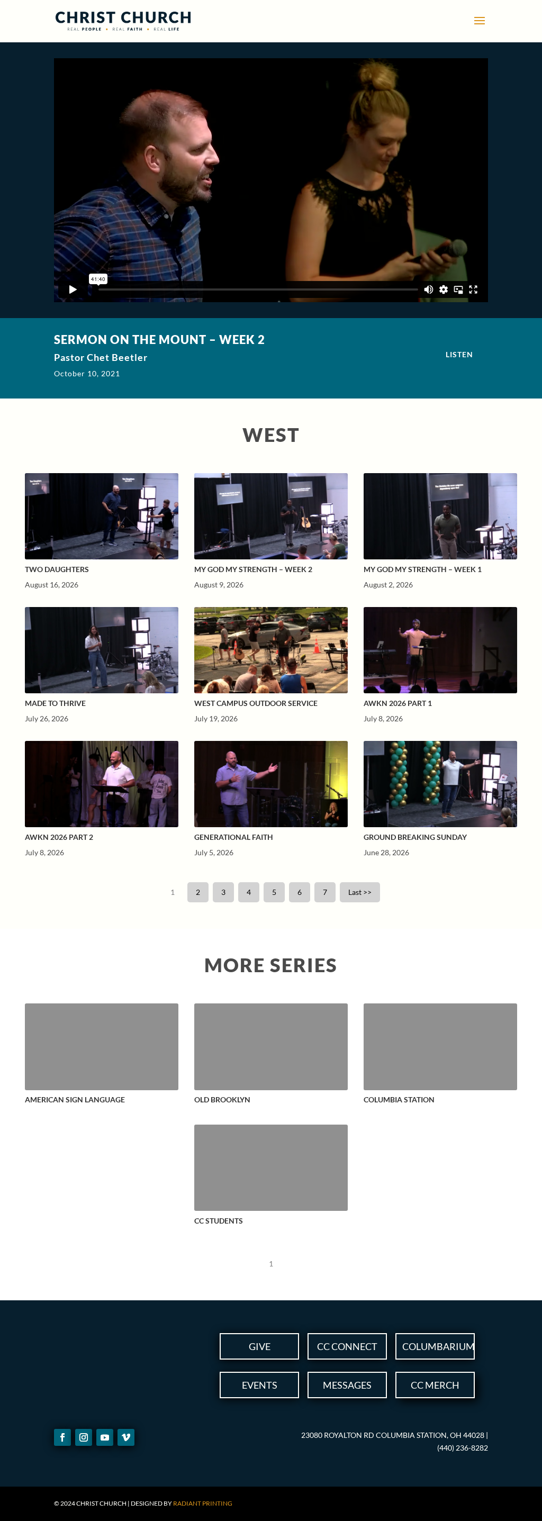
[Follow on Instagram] (83, 1437)
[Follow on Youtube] (104, 1437)
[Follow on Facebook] (62, 1437)
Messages (347, 1385)
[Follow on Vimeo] (126, 1437)
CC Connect (347, 1346)
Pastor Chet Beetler (101, 357)
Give (259, 1346)
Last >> (360, 892)
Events (259, 1385)
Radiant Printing (202, 1503)
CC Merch (435, 1385)
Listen (459, 354)
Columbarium (438, 1346)
